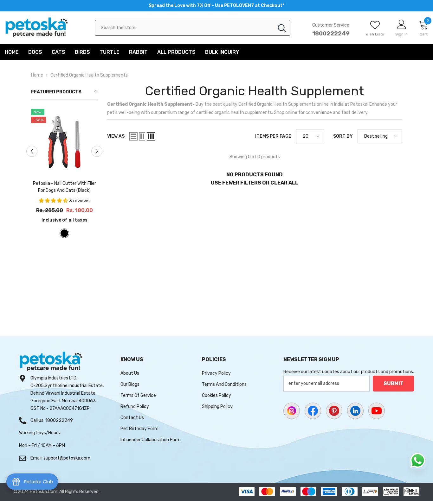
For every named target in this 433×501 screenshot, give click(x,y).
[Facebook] (313, 411)
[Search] (192, 28)
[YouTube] (376, 411)
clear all (284, 183)
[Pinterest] (334, 411)
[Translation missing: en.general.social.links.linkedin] (355, 411)
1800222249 (331, 33)
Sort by (343, 136)
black (64, 233)
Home (37, 75)
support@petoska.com (66, 458)
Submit (394, 383)
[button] (133, 136)
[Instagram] (291, 411)
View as (116, 136)
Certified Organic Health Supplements (89, 75)
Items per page (273, 136)
